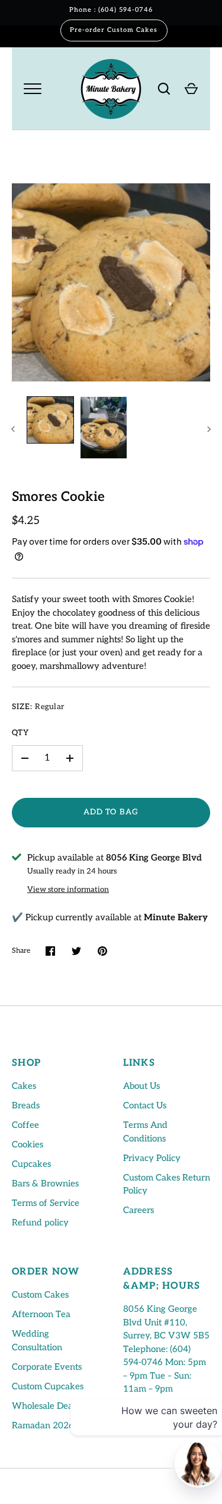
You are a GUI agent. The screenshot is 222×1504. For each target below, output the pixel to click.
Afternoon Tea (41, 1314)
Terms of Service (45, 1203)
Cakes (24, 1086)
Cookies (27, 1144)
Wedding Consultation (37, 1340)
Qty (20, 733)
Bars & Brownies (45, 1183)
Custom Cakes (40, 1294)
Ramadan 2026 (43, 1425)
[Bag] (191, 89)
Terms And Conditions (145, 1132)
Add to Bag (111, 812)
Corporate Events (47, 1366)
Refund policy (40, 1222)
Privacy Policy (152, 1158)
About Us (141, 1086)
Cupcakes (31, 1164)
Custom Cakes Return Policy (166, 1184)
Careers (138, 1210)
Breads (26, 1105)
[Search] (164, 89)
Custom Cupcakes (47, 1386)
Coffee (25, 1125)
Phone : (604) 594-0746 (111, 10)
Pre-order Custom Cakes (114, 30)
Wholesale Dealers (49, 1406)
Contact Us (144, 1105)
